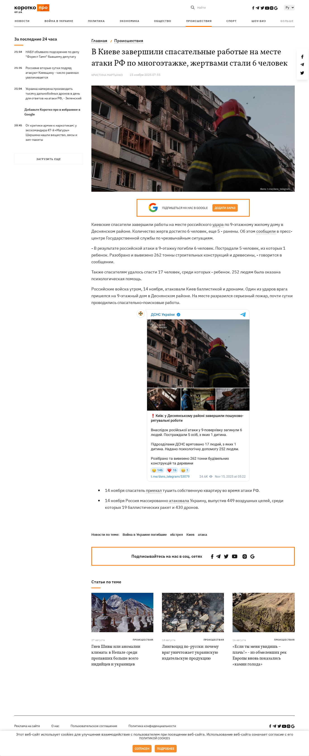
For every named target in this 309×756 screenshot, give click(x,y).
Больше (287, 21)
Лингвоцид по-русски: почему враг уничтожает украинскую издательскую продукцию (190, 652)
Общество (162, 21)
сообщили (266, 231)
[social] (253, 8)
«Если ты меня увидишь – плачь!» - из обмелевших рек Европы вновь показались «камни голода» (260, 655)
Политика (96, 21)
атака (202, 534)
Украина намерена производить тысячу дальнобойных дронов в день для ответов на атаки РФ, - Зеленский (53, 93)
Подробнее (165, 749)
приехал (154, 490)
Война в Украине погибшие (145, 534)
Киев (190, 534)
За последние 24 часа (35, 39)
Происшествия (199, 21)
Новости (22, 21)
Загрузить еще (48, 159)
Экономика (129, 21)
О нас (55, 726)
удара (218, 224)
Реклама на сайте (27, 726)
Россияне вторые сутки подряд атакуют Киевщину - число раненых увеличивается (52, 72)
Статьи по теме (106, 581)
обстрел (176, 534)
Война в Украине (59, 21)
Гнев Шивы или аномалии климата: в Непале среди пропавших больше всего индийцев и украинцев (115, 655)
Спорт (231, 21)
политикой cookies (154, 738)
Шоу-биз (259, 21)
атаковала (178, 500)
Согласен (142, 749)
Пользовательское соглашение (94, 726)
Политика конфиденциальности (152, 726)
